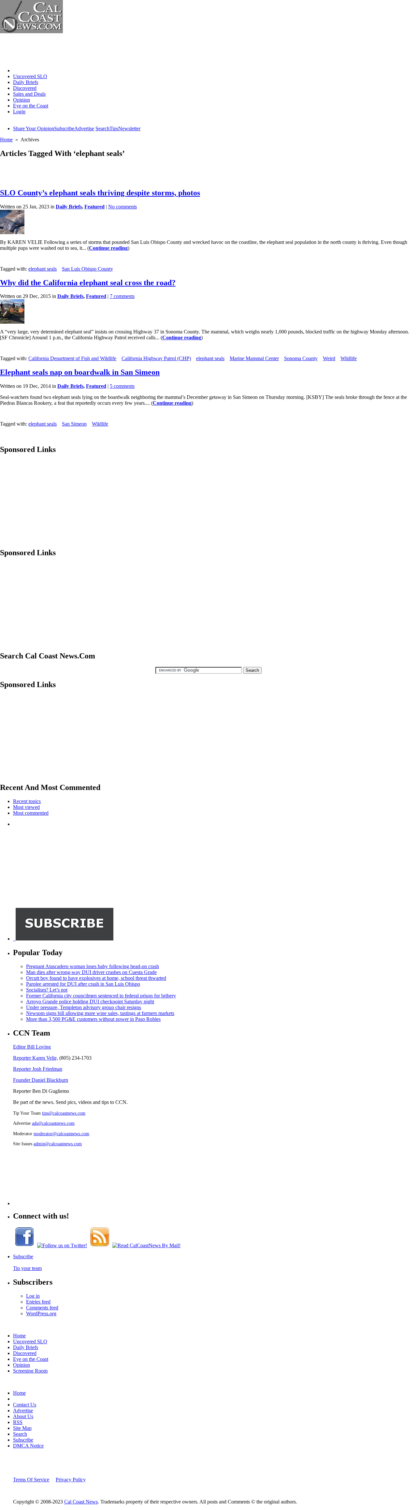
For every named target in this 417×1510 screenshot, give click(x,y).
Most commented (31, 813)
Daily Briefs (25, 82)
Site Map (22, 1428)
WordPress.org (41, 1313)
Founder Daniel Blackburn (40, 1080)
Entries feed (38, 1302)
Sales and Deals (29, 94)
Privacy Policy (71, 1479)
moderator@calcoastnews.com (61, 1133)
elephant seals (42, 269)
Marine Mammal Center (254, 358)
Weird (329, 358)
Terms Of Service (31, 1479)
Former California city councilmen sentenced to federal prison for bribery (101, 995)
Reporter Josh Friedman (37, 1069)
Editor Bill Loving (32, 1047)
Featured (94, 206)
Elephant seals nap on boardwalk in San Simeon (80, 372)
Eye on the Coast (30, 105)
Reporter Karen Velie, (35, 1058)
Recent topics (27, 801)
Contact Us (24, 1404)
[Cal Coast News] (31, 31)
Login (19, 111)
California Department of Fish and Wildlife (72, 358)
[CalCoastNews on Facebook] (24, 1245)
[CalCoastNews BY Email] (146, 1245)
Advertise (84, 128)
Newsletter (129, 128)
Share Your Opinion (33, 128)
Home (19, 70)
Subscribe (64, 128)
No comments (122, 206)
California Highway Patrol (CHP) (156, 358)
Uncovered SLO (30, 76)
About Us (23, 1416)
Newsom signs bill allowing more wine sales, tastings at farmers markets (100, 1013)
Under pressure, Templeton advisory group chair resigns (83, 1007)
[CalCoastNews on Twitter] (62, 1245)
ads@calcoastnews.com (53, 1123)
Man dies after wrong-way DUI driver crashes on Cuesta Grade (91, 972)
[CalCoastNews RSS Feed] (100, 1245)
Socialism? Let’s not (46, 990)
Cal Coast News (81, 1501)
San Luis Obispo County (87, 269)
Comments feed (42, 1307)
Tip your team (27, 1268)
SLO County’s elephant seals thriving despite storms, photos (100, 193)
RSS (17, 1422)
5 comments (122, 386)
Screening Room (30, 1371)
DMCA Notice (28, 1445)
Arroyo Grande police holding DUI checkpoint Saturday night (90, 1001)
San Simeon (74, 424)
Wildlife (348, 358)
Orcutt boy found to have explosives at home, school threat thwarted (96, 978)
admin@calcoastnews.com (58, 1143)
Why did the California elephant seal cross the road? (88, 282)
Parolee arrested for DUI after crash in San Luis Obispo (83, 984)
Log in (33, 1296)
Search (102, 128)
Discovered (24, 88)
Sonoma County (301, 358)
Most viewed (26, 807)
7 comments (122, 296)
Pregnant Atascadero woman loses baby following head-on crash (92, 966)
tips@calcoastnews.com (63, 1113)
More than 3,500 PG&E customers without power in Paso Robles (93, 1019)
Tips (113, 128)
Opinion (21, 100)
